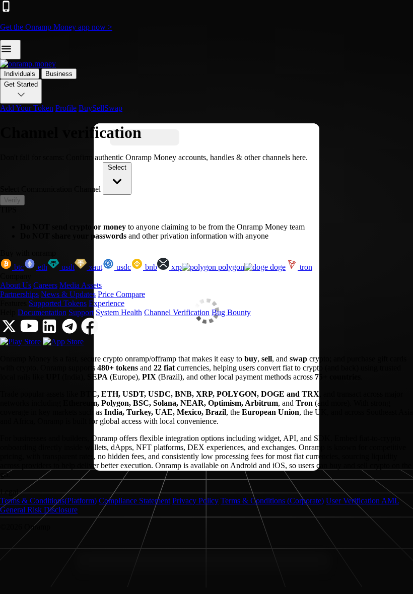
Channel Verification (177, 312)
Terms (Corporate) (272, 500)
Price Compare (121, 294)
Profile (66, 108)
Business (59, 74)
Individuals (19, 74)
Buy (85, 108)
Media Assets (80, 285)
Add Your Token (26, 108)
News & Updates (68, 294)
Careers (45, 285)
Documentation (42, 312)
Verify (12, 200)
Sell (98, 108)
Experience (106, 303)
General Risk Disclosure (39, 509)
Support (81, 312)
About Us (15, 285)
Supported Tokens (58, 303)
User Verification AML (362, 500)
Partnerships (19, 294)
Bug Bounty (231, 312)
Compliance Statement (134, 500)
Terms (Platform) (48, 500)
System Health (119, 312)
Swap (113, 108)
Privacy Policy (195, 500)
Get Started (21, 84)
